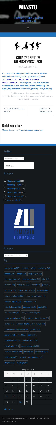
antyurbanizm (23, 96)
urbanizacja (11, 357)
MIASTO (28, 7)
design (21, 274)
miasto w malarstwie (36, 296)
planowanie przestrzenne (16, 329)
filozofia (10, 285)
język (46, 285)
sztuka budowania (30, 346)
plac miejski (23, 324)
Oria (44, 418)
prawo (32, 335)
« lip (5, 409)
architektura (28, 268)
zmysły (9, 363)
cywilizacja (44, 268)
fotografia (23, 285)
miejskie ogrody (13, 301)
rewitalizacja (40, 96)
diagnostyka (35, 274)
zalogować (15, 130)
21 (7, 396)
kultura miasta (27, 290)
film (45, 279)
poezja (35, 329)
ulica (28, 352)
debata (9, 274)
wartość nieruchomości (31, 357)
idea (36, 285)
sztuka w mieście (13, 352)
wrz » (10, 409)
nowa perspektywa (14, 318)
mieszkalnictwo (13, 307)
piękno (9, 324)
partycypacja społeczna (37, 318)
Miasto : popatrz (14, 192)
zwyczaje (34, 99)
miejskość (30, 301)
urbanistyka (41, 352)
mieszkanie (29, 307)
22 (13, 396)
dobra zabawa (12, 279)
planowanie (38, 324)
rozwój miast (12, 346)
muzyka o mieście (30, 312)
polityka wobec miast (15, 335)
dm (36, 67)
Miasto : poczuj (13, 181)
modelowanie (12, 312)
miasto (42, 290)
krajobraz (10, 290)
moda (32, 96)
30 (20, 402)
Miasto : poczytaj (32, 93)
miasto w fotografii (14, 296)
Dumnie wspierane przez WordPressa (18, 418)
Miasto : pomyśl (13, 188)
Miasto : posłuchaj (15, 196)
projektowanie (12, 340)
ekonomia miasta (31, 279)
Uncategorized (13, 200)
